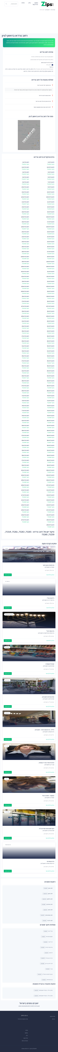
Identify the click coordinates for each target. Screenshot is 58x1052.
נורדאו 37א (49, 306)
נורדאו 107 (49, 485)
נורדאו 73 (24, 400)
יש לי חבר (48, 942)
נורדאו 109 (23, 485)
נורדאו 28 (24, 251)
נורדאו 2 (24, 162)
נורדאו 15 (49, 212)
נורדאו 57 (24, 361)
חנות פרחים (7, 680)
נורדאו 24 (24, 241)
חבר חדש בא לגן (47, 963)
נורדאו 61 (24, 371)
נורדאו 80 (49, 420)
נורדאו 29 (49, 256)
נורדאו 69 (24, 391)
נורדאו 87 (24, 435)
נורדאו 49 (24, 341)
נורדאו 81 (24, 420)
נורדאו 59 (24, 366)
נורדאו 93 (24, 450)
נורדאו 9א (24, 187)
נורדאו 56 (49, 361)
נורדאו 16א (49, 217)
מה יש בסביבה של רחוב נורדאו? (44, 101)
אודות (23, 3)
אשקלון (46, 71)
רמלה (6, 69)
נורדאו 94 (49, 455)
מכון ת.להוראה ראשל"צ (45, 974)
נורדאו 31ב (49, 276)
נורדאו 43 (24, 326)
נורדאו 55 (24, 356)
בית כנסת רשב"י (50, 631)
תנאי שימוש (52, 1016)
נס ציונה (10, 69)
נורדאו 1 (50, 162)
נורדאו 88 (49, 440)
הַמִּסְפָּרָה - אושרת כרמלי (48, 795)
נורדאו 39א (49, 316)
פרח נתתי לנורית (47, 947)
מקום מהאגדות (47, 936)
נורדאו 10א (49, 197)
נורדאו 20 (24, 232)
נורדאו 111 (49, 490)
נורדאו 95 (24, 455)
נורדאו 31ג (23, 276)
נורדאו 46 (49, 336)
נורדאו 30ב (23, 266)
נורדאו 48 (49, 341)
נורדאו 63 (24, 376)
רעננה (32, 71)
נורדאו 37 (24, 301)
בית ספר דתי (7, 581)
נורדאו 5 (50, 177)
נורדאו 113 (23, 490)
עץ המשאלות (47, 979)
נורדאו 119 (49, 500)
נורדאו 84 (49, 430)
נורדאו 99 (24, 465)
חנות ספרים (7, 811)
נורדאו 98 (49, 465)
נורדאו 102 (49, 475)
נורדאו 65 (24, 381)
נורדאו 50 (49, 346)
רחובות (24, 69)
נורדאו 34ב (49, 296)
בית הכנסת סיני (50, 861)
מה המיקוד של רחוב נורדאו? (45, 85)
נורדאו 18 (24, 222)
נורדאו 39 (24, 311)
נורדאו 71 (24, 395)
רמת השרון (37, 71)
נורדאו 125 (23, 505)
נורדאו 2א (49, 167)
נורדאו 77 (24, 410)
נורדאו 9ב (49, 192)
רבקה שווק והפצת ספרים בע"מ (46, 828)
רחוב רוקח (50, 910)
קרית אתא (42, 71)
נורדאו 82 (49, 425)
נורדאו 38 (49, 311)
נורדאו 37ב (23, 306)
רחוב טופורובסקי (49, 915)
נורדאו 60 (49, 371)
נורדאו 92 (49, 450)
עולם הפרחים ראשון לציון (48, 697)
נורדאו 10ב (23, 197)
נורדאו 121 (23, 500)
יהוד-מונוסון (50, 71)
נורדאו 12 (24, 202)
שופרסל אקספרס (50, 664)
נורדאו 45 (24, 331)
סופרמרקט (7, 647)
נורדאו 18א (49, 227)
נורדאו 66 (49, 386)
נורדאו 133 (23, 515)
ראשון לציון (47, 9)
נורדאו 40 (49, 321)
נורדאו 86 (49, 435)
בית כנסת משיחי (8, 844)
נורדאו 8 (24, 182)
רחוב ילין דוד (50, 920)
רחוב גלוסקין (50, 899)
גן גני (49, 969)
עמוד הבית (53, 9)
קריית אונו (20, 69)
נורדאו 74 (49, 405)
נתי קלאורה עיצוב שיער (48, 565)
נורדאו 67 (24, 386)
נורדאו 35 (24, 296)
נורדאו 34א (23, 291)
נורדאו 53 (24, 351)
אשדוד (29, 71)
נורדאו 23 (49, 241)
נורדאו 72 (49, 400)
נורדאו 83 (24, 425)
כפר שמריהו (15, 69)
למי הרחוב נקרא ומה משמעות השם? (43, 107)
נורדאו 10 (24, 192)
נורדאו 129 (23, 510)
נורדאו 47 (24, 336)
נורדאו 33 (24, 281)
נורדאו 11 (49, 202)
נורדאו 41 (24, 321)
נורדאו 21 (49, 236)
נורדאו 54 (49, 356)
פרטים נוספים (8, 575)
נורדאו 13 (49, 207)
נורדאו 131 (49, 515)
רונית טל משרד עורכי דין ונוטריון (46, 763)
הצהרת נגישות (25, 1041)
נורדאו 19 (49, 232)
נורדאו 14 (24, 207)
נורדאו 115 (49, 495)
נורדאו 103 (23, 475)
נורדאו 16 (24, 212)
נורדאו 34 (49, 291)
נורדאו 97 (24, 460)
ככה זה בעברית (47, 958)
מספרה (6, 548)
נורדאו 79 (24, 415)
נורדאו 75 (24, 405)
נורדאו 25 (49, 246)
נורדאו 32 (49, 281)
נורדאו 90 (49, 445)
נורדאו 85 (24, 430)
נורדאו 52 (49, 351)
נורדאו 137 (23, 520)
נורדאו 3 (50, 172)
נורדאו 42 (49, 326)
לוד (34, 69)
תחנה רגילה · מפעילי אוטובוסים (44, 990)
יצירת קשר (35, 4)
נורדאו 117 (23, 495)
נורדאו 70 (49, 395)
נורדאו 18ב (23, 227)
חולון (32, 69)
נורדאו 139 (49, 525)
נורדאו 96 (49, 460)
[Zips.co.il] (47, 4)
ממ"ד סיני (48, 931)
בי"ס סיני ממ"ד (50, 598)
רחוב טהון (50, 888)
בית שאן (25, 71)
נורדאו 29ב (49, 261)
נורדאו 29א (23, 256)
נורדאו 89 (24, 440)
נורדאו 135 (49, 520)
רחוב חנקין (50, 893)
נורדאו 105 (23, 480)
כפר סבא (28, 69)
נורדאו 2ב (24, 167)
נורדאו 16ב (23, 217)
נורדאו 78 (49, 415)
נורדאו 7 (50, 182)
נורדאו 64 (49, 381)
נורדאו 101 (23, 470)
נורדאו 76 (49, 410)
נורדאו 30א (49, 266)
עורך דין (6, 746)
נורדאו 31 (49, 271)
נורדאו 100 (49, 470)
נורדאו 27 (49, 251)
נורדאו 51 (24, 346)
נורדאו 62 (49, 376)
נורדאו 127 (49, 510)
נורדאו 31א (23, 271)
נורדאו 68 (49, 391)
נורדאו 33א (49, 286)
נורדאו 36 (49, 301)
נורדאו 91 (24, 445)
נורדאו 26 (24, 246)
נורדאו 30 (24, 261)
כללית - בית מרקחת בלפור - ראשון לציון (44, 730)
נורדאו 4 (24, 172)
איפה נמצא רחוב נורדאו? (46, 95)
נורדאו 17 (49, 222)
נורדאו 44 (49, 331)
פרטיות (53, 1019)
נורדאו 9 (50, 187)
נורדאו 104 (49, 480)
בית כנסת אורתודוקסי (9, 614)
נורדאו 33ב (23, 286)
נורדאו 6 (24, 177)
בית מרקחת (7, 713)
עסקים (26, 1033)
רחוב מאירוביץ (49, 904)
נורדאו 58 (49, 366)
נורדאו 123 (49, 505)
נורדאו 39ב (23, 316)
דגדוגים (49, 952)
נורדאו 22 (24, 236)
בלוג (29, 3)
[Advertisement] (29, 22)
